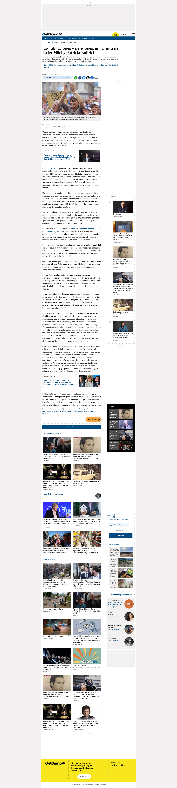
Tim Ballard (81, 2)
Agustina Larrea (77, 485)
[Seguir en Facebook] (114, 765)
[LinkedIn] (92, 77)
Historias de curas (79, 665)
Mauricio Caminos (48, 489)
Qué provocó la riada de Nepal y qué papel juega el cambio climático (114, 563)
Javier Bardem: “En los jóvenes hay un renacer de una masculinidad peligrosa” (123, 335)
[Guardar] (96, 77)
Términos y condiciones (100, 784)
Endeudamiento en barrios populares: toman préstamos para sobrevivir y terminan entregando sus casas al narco (55, 583)
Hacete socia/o (115, 35)
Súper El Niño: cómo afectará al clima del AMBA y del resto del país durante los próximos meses (113, 584)
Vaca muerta (106, 2)
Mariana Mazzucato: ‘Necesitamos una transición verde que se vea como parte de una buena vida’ (113, 573)
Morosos (62, 2)
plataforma (51, 168)
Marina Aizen (46, 611)
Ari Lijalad (90, 2)
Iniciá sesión (124, 34)
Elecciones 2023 (46, 413)
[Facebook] (79, 77)
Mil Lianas (84, 38)
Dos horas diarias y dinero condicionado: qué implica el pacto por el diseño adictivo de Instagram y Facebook (86, 583)
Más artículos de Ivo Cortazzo (53, 494)
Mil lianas (132, 2)
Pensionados (46, 411)
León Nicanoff (47, 588)
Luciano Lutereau (126, 2)
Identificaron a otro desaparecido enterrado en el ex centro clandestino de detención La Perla (86, 456)
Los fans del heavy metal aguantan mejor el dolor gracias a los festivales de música (57, 667)
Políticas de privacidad (87, 784)
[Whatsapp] (75, 77)
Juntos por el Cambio (89, 411)
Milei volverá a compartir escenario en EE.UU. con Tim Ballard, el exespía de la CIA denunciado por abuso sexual (56, 484)
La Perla (85, 2)
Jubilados (65, 409)
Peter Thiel (67, 2)
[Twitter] (88, 77)
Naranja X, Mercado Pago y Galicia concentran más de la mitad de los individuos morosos (122, 236)
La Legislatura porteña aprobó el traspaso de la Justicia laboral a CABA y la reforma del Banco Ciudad (114, 445)
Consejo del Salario (74, 2)
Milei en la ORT (57, 2)
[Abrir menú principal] (133, 34)
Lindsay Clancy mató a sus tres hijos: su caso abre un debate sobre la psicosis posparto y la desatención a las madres (87, 639)
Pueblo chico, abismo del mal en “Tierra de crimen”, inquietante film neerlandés (56, 456)
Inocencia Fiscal (118, 2)
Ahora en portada (49, 559)
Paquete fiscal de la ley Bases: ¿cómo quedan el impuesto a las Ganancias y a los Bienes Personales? (86, 521)
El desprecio (117, 214)
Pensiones (95, 409)
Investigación (76, 38)
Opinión (67, 38)
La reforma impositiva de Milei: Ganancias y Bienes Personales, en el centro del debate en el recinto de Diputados (56, 522)
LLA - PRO (112, 2)
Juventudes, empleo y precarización (56, 636)
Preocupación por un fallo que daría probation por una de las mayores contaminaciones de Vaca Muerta (114, 552)
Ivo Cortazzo (46, 125)
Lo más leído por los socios (52, 433)
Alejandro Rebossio (118, 242)
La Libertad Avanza (65, 411)
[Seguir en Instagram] (119, 765)
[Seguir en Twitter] (112, 765)
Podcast (91, 38)
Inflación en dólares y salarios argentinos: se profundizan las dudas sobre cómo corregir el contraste (87, 550)
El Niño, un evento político (53, 609)
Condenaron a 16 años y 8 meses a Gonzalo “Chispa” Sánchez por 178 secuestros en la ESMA (114, 424)
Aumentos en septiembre (98, 2)
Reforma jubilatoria (84, 409)
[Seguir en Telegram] (116, 765)
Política (46, 38)
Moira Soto (46, 460)
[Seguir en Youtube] (122, 765)
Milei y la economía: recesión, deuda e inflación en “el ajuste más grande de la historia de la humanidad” (56, 550)
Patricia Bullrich (77, 411)
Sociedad (60, 38)
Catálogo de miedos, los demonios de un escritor (86, 482)
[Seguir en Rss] (124, 765)
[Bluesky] (84, 77)
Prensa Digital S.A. (75, 784)
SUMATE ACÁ (84, 776)
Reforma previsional (55, 409)
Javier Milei (55, 411)
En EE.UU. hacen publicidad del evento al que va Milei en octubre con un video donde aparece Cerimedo (85, 724)
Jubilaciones (74, 409)
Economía (53, 38)
